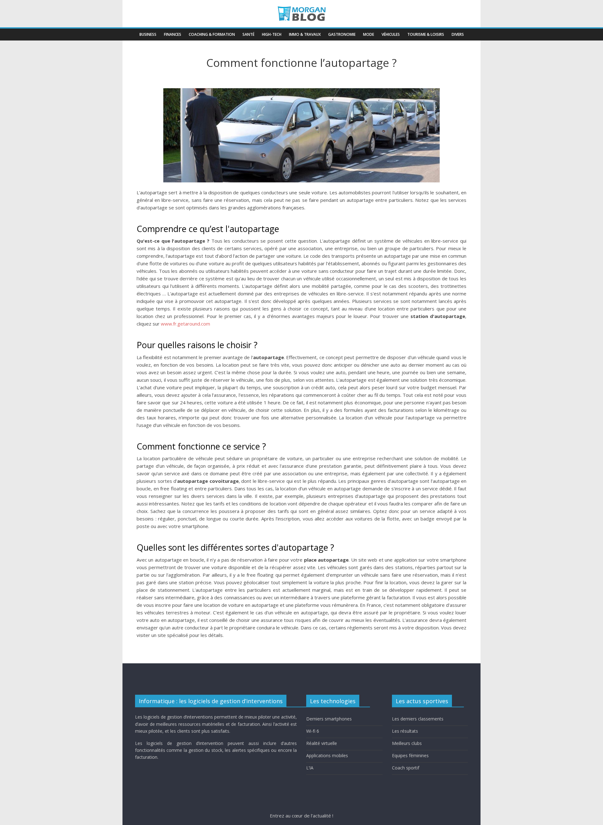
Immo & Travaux (305, 34)
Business (147, 34)
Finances (172, 34)
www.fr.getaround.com (185, 324)
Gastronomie (342, 34)
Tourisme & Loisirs (425, 34)
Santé (248, 34)
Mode (368, 34)
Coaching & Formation (212, 34)
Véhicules (391, 34)
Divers (458, 34)
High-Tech (271, 34)
